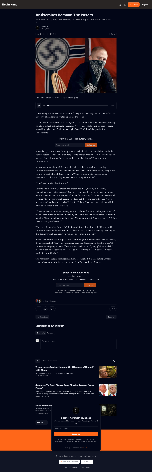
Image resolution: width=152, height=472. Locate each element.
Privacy (74, 456)
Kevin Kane (44, 26)
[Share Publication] (124, 4)
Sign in (145, 5)
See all (40, 422)
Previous (44, 317)
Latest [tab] (44, 361)
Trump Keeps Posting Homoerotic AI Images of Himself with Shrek (64, 368)
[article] (76, 373)
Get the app (86, 462)
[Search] (120, 4)
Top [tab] (38, 361)
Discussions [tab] (52, 361)
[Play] (39, 105)
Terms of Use (86, 439)
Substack (65, 467)
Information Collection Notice (75, 441)
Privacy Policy (92, 441)
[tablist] (45, 333)
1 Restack (52, 301)
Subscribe (134, 5)
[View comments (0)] (45, 34)
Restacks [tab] (50, 333)
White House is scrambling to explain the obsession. (55, 373)
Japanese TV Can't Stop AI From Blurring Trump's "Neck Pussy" (64, 386)
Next (109, 317)
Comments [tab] (41, 333)
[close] (97, 408)
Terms (80, 456)
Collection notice (90, 456)
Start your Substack (70, 462)
